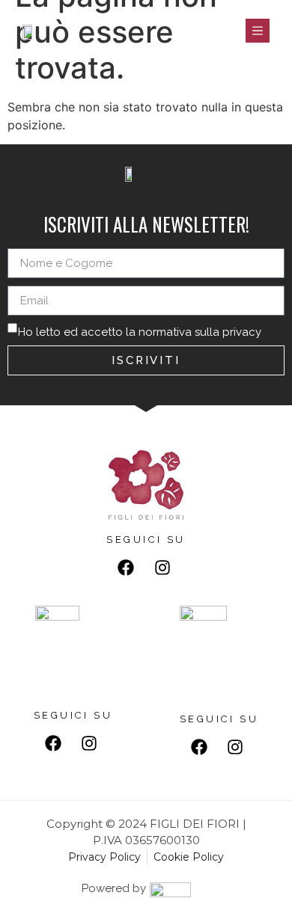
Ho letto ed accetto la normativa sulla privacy (139, 332)
